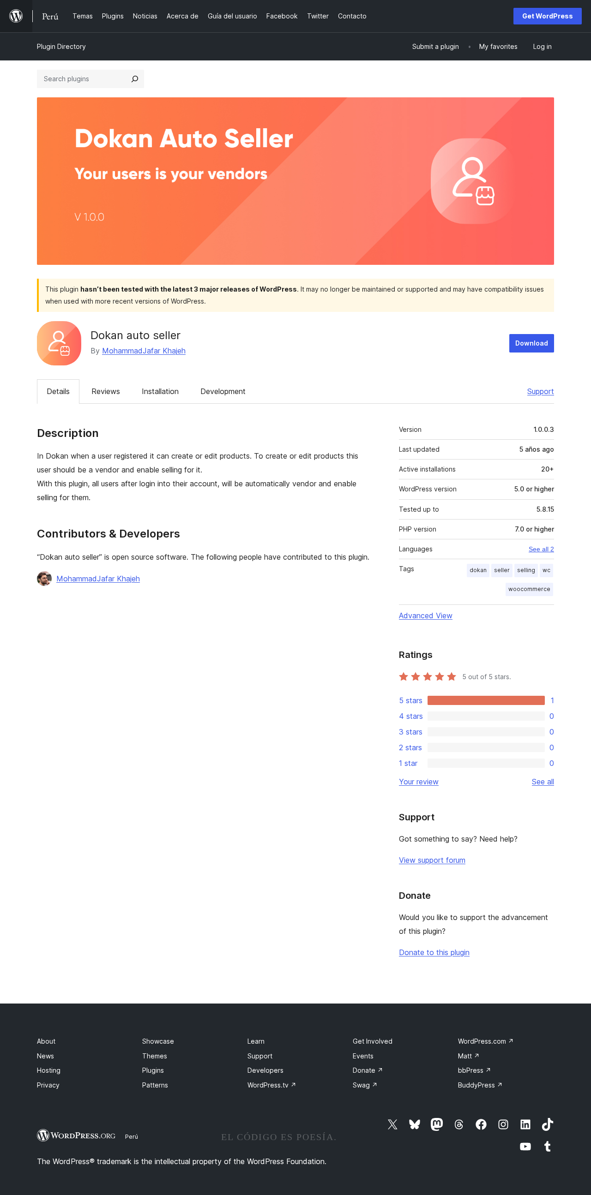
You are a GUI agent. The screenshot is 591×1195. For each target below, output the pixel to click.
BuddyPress (480, 1085)
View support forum (432, 860)
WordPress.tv (271, 1085)
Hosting (48, 1070)
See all (543, 781)
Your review (419, 781)
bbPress (474, 1070)
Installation (160, 391)
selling (526, 570)
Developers (265, 1070)
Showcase (158, 1041)
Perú (131, 1136)
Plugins (153, 1070)
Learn (256, 1041)
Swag (365, 1085)
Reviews (105, 391)
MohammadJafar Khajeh (144, 350)
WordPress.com (486, 1041)
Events (363, 1056)
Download (531, 343)
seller (502, 570)
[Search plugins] (135, 79)
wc (546, 570)
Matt (469, 1056)
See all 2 (541, 549)
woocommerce (529, 589)
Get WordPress (547, 16)
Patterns (155, 1085)
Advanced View (425, 615)
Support (540, 391)
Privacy (48, 1085)
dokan (478, 570)
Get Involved (372, 1041)
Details (58, 391)
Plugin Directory (61, 46)
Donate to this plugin (434, 952)
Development (223, 391)
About (46, 1041)
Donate (368, 1070)
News (45, 1056)
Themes (154, 1056)
